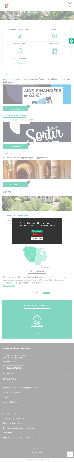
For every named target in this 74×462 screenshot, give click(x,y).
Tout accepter (37, 231)
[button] (71, 40)
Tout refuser (37, 235)
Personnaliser (37, 238)
